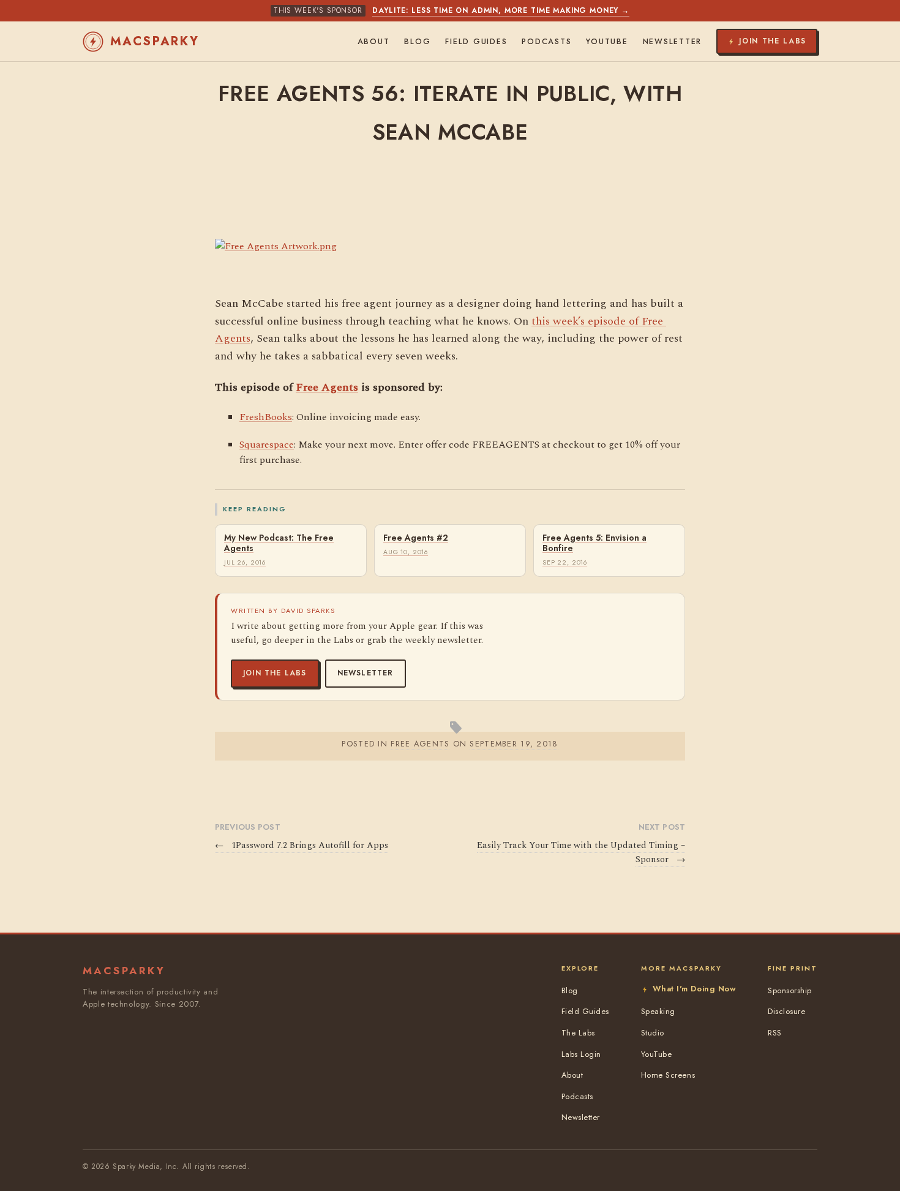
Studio (652, 1033)
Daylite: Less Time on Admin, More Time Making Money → (500, 10)
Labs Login (581, 1054)
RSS (775, 1033)
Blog (417, 41)
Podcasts (546, 41)
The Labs (578, 1033)
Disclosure (786, 1011)
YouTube (607, 41)
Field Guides (476, 41)
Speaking (658, 1011)
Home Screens (668, 1075)
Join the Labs (275, 672)
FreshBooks (265, 417)
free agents (420, 744)
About (374, 41)
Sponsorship (790, 990)
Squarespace (266, 444)
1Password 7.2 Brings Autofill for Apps (301, 845)
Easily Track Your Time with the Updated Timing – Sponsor (581, 852)
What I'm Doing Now (694, 988)
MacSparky (155, 41)
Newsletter (365, 672)
